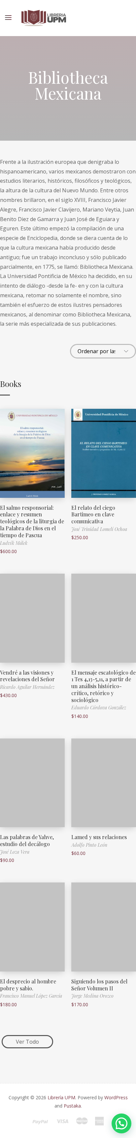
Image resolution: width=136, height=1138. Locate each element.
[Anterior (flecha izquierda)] (11, 569)
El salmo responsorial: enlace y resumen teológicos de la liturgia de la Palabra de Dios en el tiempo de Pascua (32, 521)
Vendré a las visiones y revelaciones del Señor (27, 676)
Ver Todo (27, 1041)
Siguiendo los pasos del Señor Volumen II (99, 985)
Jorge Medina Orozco (92, 996)
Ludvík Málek (13, 543)
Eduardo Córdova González (98, 707)
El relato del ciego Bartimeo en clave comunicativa (93, 514)
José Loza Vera (14, 852)
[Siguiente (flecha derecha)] (124, 569)
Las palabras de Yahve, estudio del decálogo (27, 840)
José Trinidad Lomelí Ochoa (99, 529)
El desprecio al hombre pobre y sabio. (28, 985)
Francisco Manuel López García (31, 996)
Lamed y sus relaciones (99, 836)
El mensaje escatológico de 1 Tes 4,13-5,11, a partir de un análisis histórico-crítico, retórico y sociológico (103, 686)
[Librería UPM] (43, 18)
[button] (121, 1123)
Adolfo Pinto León (89, 845)
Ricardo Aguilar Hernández (27, 687)
